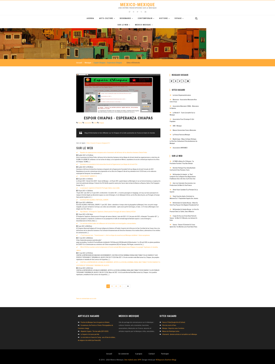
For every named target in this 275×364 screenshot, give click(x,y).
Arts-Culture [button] (106, 18)
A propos (138, 354)
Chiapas (101, 123)
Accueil (79, 63)
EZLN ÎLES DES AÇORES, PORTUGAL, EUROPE (94, 200)
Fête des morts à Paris (169, 325)
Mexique (88, 63)
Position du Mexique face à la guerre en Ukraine (95, 322)
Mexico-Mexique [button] (143, 25)
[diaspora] (133, 12)
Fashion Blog (170, 360)
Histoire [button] (163, 18)
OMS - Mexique (177, 126)
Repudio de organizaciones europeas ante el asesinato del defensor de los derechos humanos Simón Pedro (113, 152)
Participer (165, 354)
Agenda (90, 18)
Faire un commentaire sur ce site (86, 298)
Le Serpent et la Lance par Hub (90, 334)
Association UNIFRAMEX (180, 148)
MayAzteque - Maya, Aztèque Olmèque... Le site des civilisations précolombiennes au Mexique (183, 141)
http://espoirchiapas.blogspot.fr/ (98, 143)
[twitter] (137, 12)
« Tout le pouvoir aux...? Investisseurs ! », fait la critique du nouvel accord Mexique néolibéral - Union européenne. (115, 235)
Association (88, 123)
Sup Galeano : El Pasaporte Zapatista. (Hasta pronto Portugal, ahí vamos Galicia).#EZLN (107, 212)
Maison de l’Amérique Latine (170, 331)
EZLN (95, 123)
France (80, 123)
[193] (128, 286)
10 (112, 286)
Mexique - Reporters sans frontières (173, 328)
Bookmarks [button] (126, 18)
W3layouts (160, 360)
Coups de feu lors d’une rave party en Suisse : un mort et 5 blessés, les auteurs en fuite (183, 218)
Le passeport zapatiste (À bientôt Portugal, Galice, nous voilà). (100, 188)
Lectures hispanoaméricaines (182, 95)
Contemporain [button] (145, 18)
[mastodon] (129, 12)
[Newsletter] (145, 12)
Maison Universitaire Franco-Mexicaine (184, 130)
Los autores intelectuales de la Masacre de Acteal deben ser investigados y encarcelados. (108, 223)
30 (120, 286)
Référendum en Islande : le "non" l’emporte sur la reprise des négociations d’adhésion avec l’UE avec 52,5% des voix (183, 177)
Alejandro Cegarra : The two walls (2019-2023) (94, 331)
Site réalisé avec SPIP (132, 360)
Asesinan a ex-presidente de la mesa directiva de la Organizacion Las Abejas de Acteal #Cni (108, 164)
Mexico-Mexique (137, 5)
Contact (152, 354)
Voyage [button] (178, 18)
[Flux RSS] (141, 12)
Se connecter (123, 354)
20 (116, 286)
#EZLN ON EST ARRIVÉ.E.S (88, 176)
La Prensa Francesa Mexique (181, 134)
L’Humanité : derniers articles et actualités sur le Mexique (179, 334)
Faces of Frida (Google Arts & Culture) (173, 322)
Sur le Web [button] (123, 25)
